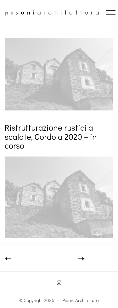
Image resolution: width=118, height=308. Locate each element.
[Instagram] (59, 282)
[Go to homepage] (52, 12)
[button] (109, 12)
